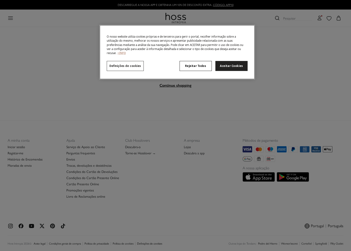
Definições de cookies (125, 66)
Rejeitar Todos (195, 66)
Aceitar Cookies (231, 66)
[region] (177, 52)
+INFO (121, 53)
